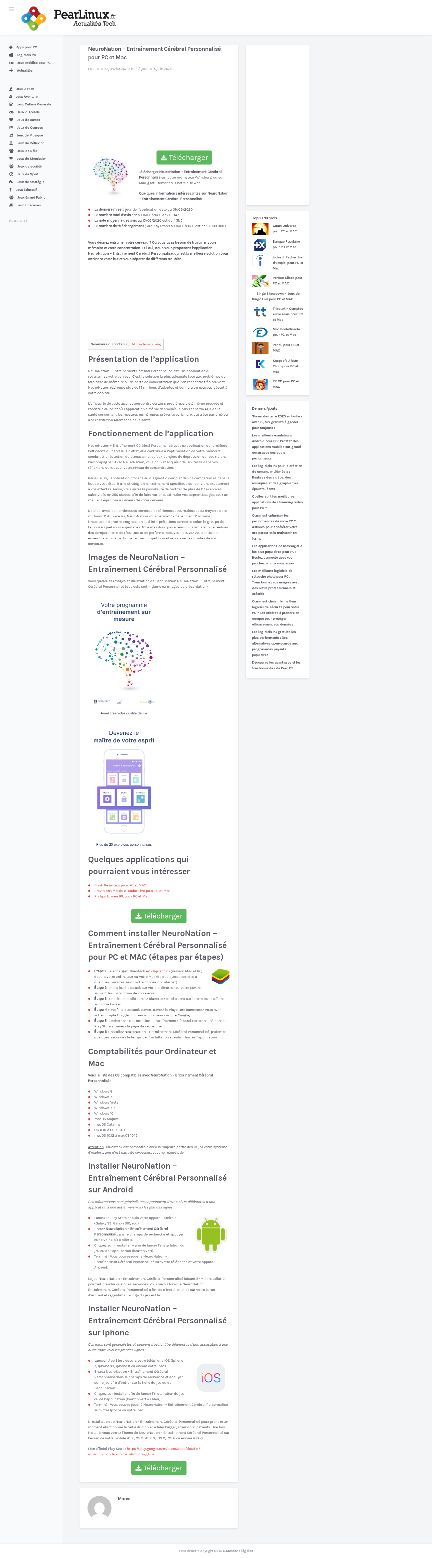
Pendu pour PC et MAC (286, 348)
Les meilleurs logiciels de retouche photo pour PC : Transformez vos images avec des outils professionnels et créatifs (275, 582)
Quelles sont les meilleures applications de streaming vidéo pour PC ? (277, 502)
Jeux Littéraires (29, 205)
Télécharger (187, 157)
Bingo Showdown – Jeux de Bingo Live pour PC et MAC (276, 296)
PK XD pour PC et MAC (286, 384)
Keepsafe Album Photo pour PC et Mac (285, 366)
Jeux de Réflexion (30, 143)
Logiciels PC (26, 55)
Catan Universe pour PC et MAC (285, 228)
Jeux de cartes (28, 120)
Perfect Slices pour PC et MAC (287, 280)
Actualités (25, 70)
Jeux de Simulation (31, 159)
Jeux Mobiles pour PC (33, 63)
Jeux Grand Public (31, 197)
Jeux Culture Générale (34, 104)
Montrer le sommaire (146, 344)
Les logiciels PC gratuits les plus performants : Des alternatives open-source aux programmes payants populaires (275, 643)
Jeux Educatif (26, 190)
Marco (124, 1498)
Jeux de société (29, 166)
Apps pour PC (26, 47)
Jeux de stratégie (30, 182)
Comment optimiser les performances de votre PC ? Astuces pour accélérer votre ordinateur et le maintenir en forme (275, 527)
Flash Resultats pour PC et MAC (120, 885)
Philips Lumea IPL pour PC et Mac (121, 896)
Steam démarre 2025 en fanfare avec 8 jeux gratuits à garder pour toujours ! (277, 422)
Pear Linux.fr (188, 1551)
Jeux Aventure (27, 96)
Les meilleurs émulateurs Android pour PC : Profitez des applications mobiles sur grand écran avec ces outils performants (276, 446)
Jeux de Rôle (27, 151)
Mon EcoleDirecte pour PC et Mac (286, 332)
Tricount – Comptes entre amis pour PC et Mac (288, 314)
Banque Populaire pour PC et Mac (286, 244)
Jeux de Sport (27, 174)
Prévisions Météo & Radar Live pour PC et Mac (132, 890)
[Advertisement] (34, 303)
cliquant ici (160, 971)
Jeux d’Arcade (28, 112)
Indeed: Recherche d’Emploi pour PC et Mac (288, 262)
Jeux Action (25, 89)
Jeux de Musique (29, 135)
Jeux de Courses (30, 127)
